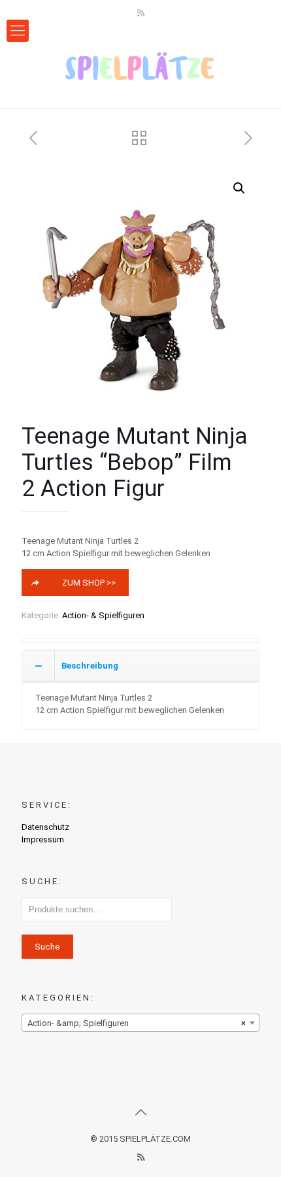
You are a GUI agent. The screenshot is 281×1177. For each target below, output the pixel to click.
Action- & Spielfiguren (103, 615)
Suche (47, 947)
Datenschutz (45, 827)
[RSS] (141, 13)
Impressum (43, 839)
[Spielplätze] (140, 66)
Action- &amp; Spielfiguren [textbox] (136, 1023)
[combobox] (140, 1023)
